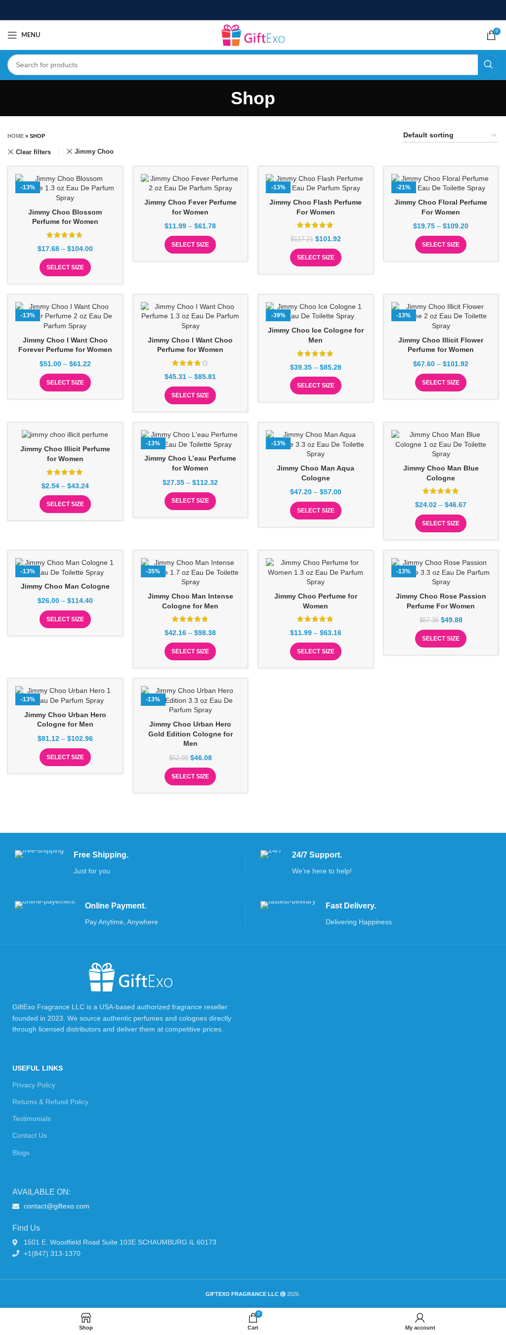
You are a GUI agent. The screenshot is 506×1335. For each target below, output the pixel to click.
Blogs (21, 1153)
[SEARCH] (488, 64)
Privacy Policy (33, 1085)
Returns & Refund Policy (50, 1102)
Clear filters (33, 152)
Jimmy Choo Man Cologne (65, 586)
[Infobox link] (130, 863)
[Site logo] (253, 35)
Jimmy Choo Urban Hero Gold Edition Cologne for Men (190, 733)
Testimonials (31, 1118)
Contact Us (29, 1135)
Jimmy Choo (94, 151)
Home (15, 136)
